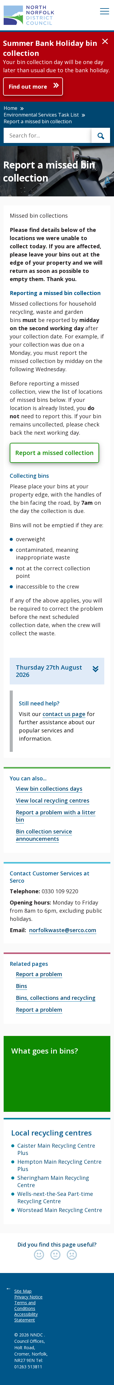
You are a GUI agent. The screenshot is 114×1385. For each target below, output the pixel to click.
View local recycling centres (52, 800)
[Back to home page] (29, 15)
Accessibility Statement (26, 1317)
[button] (105, 41)
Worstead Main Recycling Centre (59, 1210)
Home (10, 108)
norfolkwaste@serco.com (62, 930)
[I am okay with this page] (57, 1255)
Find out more (28, 86)
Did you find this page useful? (57, 1244)
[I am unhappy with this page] (72, 1255)
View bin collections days (49, 788)
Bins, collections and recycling (55, 997)
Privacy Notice (28, 1297)
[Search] (101, 135)
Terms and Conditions (25, 1305)
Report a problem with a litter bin (55, 816)
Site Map (23, 1291)
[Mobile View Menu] (104, 12)
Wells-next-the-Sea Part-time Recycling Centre (55, 1197)
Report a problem (39, 974)
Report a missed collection (54, 453)
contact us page (64, 714)
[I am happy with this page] (40, 1255)
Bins (21, 986)
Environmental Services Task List (41, 114)
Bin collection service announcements (44, 835)
